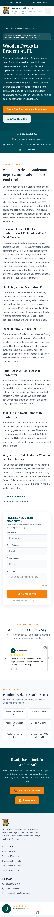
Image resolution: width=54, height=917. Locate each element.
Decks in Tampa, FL (14, 735)
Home (5, 28)
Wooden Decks (9, 851)
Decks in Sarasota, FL (14, 724)
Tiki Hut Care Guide (10, 870)
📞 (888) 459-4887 (38, 3)
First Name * (12, 532)
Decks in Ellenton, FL (39, 713)
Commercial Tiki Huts (11, 861)
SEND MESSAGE (27, 593)
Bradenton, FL (16, 28)
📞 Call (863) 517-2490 (27, 790)
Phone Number (13, 558)
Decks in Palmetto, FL (14, 713)
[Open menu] (48, 11)
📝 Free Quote (27, 800)
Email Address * (13, 545)
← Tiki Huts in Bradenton (15, 496)
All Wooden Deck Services (16, 501)
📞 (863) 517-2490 (15, 3)
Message (11, 571)
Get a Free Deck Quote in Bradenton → (28, 109)
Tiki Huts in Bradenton (12, 866)
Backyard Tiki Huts (10, 856)
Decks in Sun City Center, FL (39, 735)
